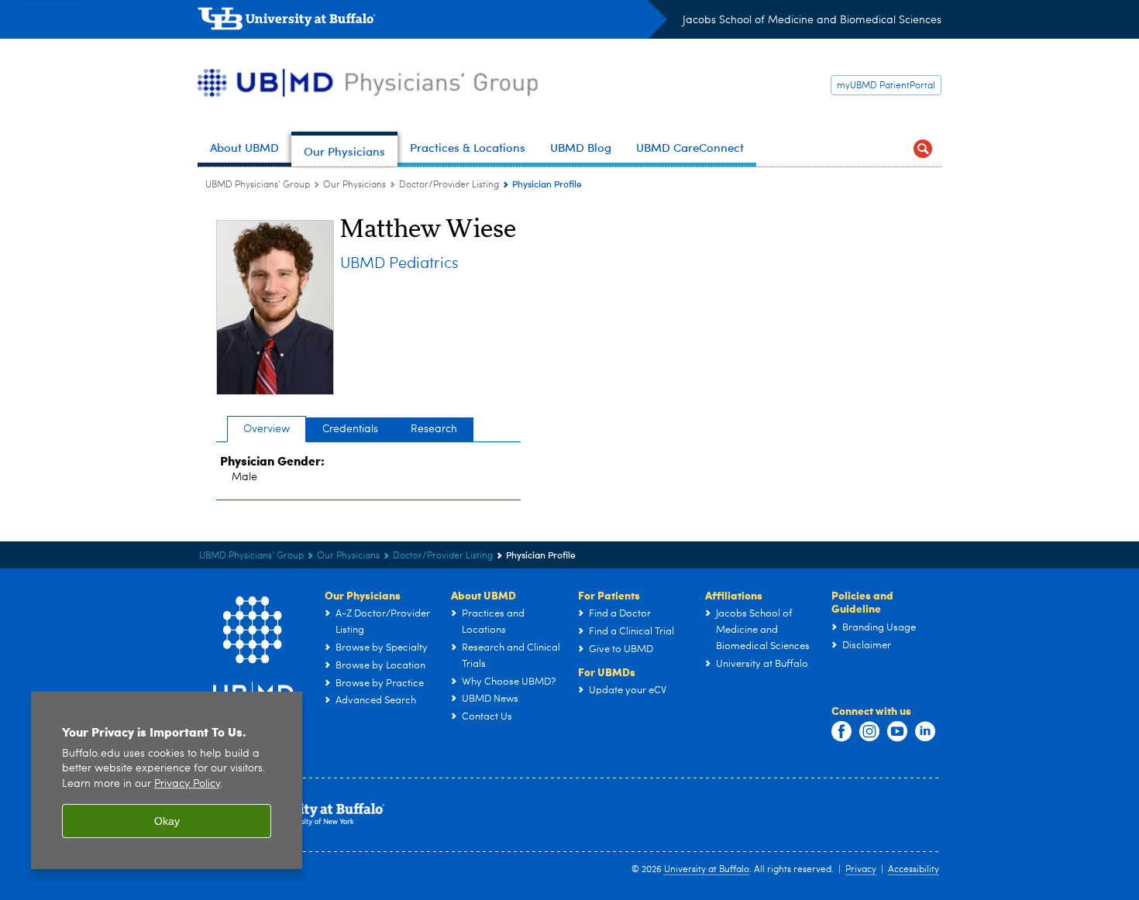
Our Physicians (354, 185)
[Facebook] (841, 732)
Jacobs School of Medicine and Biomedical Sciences (812, 20)
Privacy (860, 869)
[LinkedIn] (925, 732)
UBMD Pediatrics (399, 264)
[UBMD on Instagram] (869, 732)
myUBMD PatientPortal (886, 86)
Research (434, 429)
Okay (167, 821)
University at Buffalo (706, 869)
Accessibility (913, 869)
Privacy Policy (187, 784)
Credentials (350, 429)
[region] (166, 780)
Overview (266, 429)
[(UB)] (432, 21)
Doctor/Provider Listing (449, 185)
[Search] (922, 149)
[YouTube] (897, 732)
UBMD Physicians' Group (257, 185)
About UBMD (483, 595)
